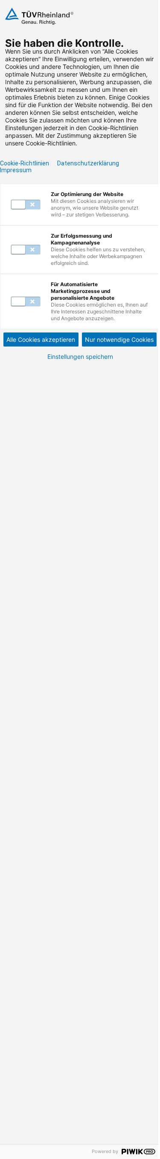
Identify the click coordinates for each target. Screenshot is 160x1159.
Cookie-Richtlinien (24, 163)
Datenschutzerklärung (88, 163)
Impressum (16, 170)
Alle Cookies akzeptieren (40, 339)
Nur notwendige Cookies (119, 339)
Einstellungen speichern (80, 356)
